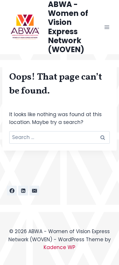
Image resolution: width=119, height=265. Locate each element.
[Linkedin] (23, 190)
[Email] (34, 190)
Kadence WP (59, 247)
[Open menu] (106, 27)
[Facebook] (12, 190)
